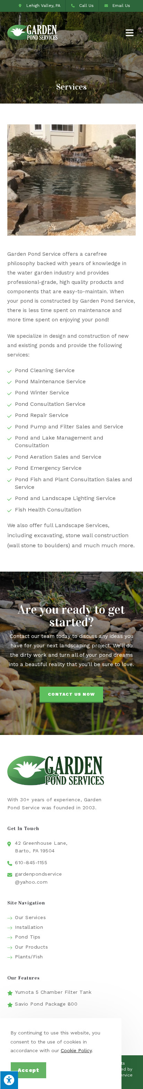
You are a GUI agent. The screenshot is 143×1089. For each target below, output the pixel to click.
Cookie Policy (76, 1050)
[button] (71, 695)
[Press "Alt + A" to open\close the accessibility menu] (9, 1080)
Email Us (121, 5)
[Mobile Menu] (131, 32)
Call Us (86, 5)
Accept (28, 1070)
